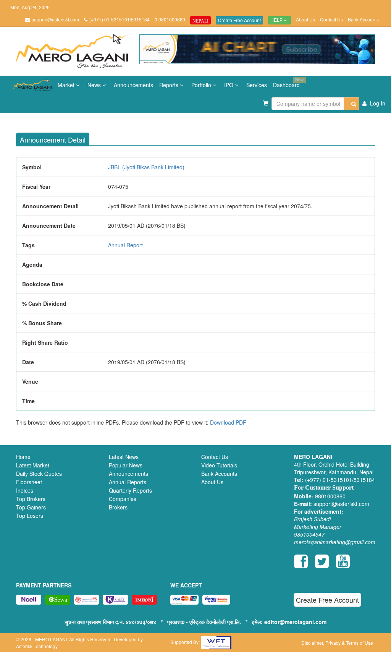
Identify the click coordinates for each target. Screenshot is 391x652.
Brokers (118, 507)
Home (23, 457)
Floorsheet (29, 482)
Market (67, 85)
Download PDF (228, 422)
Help (277, 20)
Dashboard (288, 82)
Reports (169, 85)
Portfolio (202, 85)
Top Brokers (30, 499)
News (94, 85)
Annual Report (125, 245)
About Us (305, 19)
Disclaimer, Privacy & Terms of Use (337, 642)
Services (256, 85)
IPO (229, 85)
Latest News (124, 457)
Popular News (125, 465)
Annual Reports (127, 482)
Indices (24, 490)
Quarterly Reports (130, 490)
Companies (122, 499)
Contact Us (331, 19)
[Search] (351, 103)
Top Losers (29, 515)
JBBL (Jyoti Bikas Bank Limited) (146, 167)
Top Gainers (31, 507)
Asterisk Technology (37, 646)
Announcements (133, 85)
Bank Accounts (363, 19)
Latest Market (32, 465)
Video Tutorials (219, 465)
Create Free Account (239, 20)
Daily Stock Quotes (39, 473)
